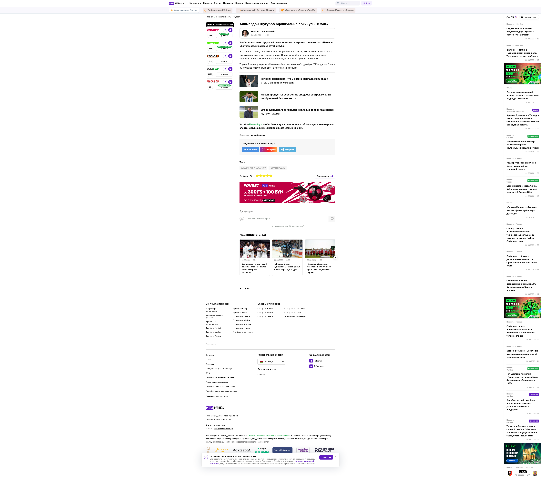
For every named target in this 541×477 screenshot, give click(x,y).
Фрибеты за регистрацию (212, 322)
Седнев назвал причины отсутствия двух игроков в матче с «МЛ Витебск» (520, 31)
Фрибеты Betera (240, 312)
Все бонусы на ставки (243, 332)
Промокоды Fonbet (241, 328)
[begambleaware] (282, 450)
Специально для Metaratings (219, 368)
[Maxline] (213, 69)
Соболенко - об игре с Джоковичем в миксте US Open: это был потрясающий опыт (521, 261)
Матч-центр (195, 3)
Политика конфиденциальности (220, 378)
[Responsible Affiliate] (324, 450)
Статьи (217, 3)
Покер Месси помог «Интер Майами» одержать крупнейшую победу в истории (522, 144)
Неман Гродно (277, 168)
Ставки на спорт (279, 3)
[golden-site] (221, 450)
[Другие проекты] (177, 3)
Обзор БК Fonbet (265, 308)
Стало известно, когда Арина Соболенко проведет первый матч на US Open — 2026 (521, 189)
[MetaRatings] (215, 408)
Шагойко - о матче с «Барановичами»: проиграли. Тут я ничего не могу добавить (522, 53)
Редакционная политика (217, 396)
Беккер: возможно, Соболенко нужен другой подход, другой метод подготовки (522, 354)
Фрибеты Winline (213, 336)
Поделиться (323, 176)
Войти (366, 3)
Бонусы (239, 3)
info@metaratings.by (223, 429)
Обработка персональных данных (221, 391)
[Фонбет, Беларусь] (213, 30)
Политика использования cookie (220, 387)
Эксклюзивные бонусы (185, 10)
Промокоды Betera (241, 316)
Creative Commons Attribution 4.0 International (269, 435)
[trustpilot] (262, 450)
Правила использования (217, 382)
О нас (208, 359)
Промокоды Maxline (242, 324)
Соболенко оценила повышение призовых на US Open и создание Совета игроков (521, 285)
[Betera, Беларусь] (213, 43)
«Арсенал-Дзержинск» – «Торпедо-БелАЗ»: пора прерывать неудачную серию (319, 268)
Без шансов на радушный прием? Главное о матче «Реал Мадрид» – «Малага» (254, 268)
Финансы (262, 374)
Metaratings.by (258, 135)
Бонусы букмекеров (217, 304)
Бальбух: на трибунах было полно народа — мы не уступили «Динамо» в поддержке (520, 405)
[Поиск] (338, 3)
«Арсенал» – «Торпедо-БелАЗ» (300, 10)
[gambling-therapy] (303, 450)
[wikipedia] (241, 450)
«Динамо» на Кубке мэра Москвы (257, 10)
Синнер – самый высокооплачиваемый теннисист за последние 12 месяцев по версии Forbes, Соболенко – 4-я (520, 234)
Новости (207, 3)
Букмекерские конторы (257, 3)
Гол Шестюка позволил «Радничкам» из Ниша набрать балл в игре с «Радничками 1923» (522, 379)
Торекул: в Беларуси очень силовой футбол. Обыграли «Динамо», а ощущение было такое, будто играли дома (521, 431)
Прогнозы (228, 3)
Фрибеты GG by (240, 308)
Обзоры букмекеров (269, 304)
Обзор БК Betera (265, 316)
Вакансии (210, 364)
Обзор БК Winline (265, 312)
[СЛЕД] (335, 257)
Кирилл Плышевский (263, 31)
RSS (208, 373)
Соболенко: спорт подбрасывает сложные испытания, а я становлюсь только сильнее (520, 331)
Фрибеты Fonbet (213, 328)
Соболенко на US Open (219, 10)
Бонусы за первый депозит (214, 316)
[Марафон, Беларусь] (213, 82)
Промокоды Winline (241, 320)
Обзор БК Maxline (292, 312)
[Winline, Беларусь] (213, 56)
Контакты (210, 355)
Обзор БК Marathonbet (294, 308)
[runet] (208, 450)
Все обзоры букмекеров (295, 316)
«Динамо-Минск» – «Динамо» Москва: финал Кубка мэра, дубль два (287, 267)
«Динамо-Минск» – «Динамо (340, 10)
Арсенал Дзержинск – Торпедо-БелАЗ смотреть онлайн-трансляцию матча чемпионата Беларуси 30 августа (522, 120)
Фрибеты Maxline (213, 332)
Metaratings (255, 124)
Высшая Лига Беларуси (253, 168)
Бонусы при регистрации (211, 309)
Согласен (326, 457)
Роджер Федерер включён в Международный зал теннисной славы (521, 166)
